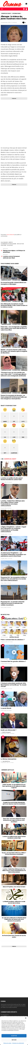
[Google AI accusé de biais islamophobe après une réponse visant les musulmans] (14, 795)
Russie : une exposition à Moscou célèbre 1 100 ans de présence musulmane (14, 853)
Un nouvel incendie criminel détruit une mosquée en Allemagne (13, 283)
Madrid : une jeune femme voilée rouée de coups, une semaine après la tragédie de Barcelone (14, 351)
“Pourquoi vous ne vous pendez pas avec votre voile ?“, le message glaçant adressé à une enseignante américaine (13, 374)
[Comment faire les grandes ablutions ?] (14, 652)
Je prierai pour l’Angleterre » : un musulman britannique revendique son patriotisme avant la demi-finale (13, 554)
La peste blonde (6, 708)
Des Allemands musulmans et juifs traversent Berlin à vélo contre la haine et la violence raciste (14, 305)
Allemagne (5, 242)
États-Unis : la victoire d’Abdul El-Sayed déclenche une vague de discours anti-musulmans (14, 820)
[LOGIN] (26, 8)
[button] (26, 1018)
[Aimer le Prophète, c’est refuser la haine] (14, 879)
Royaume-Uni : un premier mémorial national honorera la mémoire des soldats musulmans (12, 603)
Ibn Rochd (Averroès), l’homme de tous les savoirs (14, 936)
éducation (21, 243)
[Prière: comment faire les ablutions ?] (14, 627)
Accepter (14, 1035)
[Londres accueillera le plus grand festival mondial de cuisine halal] (14, 468)
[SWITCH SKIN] (24, 8)
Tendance (2, 484)
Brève (11, 242)
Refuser (14, 1040)
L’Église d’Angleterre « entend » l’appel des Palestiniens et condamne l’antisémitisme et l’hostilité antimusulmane (13, 529)
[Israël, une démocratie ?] (14, 720)
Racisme (4, 245)
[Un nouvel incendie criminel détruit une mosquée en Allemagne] (14, 273)
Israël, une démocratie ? (8, 730)
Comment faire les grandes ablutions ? (13, 661)
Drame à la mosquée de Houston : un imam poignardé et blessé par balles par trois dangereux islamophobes (14, 397)
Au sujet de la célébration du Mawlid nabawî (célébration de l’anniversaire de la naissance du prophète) (14, 919)
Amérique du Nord (6, 324)
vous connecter (10, 234)
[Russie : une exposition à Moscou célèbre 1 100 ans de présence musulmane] (14, 845)
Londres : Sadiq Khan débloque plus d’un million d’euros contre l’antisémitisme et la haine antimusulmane (13, 503)
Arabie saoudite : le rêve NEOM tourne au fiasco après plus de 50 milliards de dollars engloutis (14, 786)
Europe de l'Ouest (6, 280)
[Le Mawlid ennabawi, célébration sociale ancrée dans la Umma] (14, 894)
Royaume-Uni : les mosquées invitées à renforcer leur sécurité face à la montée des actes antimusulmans (14, 579)
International (17, 280)
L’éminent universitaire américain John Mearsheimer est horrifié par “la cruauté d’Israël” (13, 684)
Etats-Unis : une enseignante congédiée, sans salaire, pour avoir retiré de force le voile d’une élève (14, 328)
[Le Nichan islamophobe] (14, 746)
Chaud (2, 667)
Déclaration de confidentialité (18, 1043)
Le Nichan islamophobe (8, 759)
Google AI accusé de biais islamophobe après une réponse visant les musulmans (14, 803)
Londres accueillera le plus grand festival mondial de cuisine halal (11, 478)
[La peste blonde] (14, 699)
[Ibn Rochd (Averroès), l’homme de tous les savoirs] (14, 928)
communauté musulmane (9, 243)
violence (10, 245)
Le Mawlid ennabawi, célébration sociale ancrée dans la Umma (14, 902)
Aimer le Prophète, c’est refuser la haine (14, 886)
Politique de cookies (7, 1043)
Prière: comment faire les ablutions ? (12, 639)
